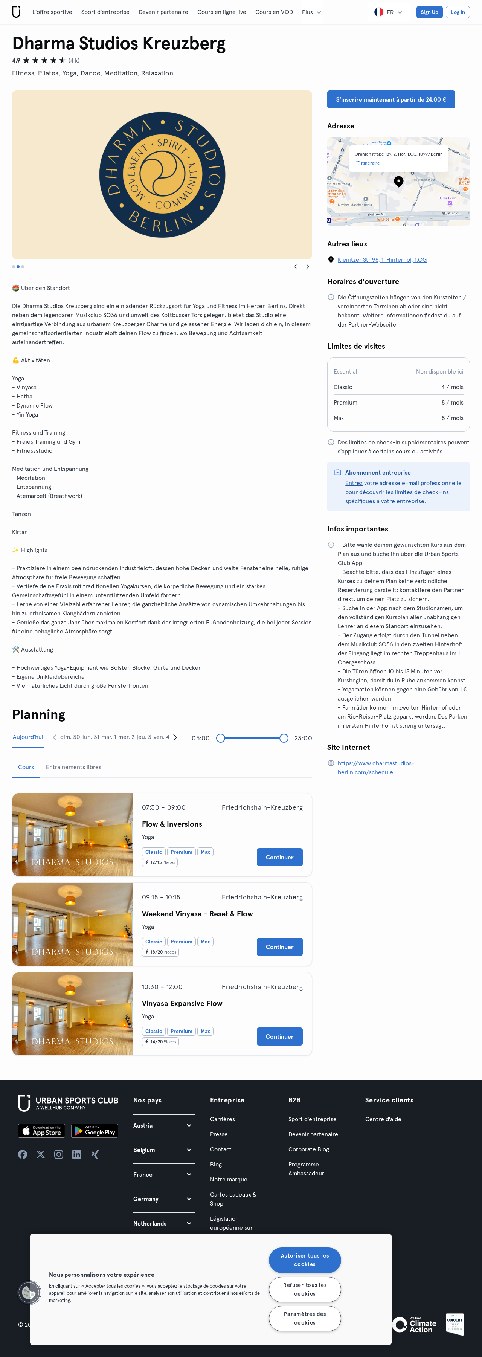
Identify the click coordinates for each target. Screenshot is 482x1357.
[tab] (13, 266)
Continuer (280, 857)
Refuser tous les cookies (305, 1289)
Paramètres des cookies (305, 1318)
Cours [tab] (26, 767)
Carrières (222, 1119)
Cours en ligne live (221, 11)
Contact (221, 1149)
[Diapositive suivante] (307, 266)
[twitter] (40, 1154)
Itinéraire (370, 163)
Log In (458, 12)
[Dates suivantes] (175, 737)
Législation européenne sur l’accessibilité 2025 (235, 1227)
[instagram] (58, 1154)
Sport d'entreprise (105, 11)
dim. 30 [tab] (70, 736)
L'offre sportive (52, 11)
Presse (219, 1134)
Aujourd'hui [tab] (28, 736)
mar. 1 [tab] (108, 736)
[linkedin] (76, 1154)
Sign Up (429, 12)
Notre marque (228, 1179)
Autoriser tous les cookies (305, 1260)
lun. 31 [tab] (90, 736)
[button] (164, 1125)
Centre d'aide (383, 1119)
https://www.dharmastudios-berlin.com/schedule (376, 767)
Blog (216, 1164)
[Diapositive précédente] (295, 266)
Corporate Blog (308, 1149)
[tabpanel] (162, 921)
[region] (211, 1289)
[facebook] (22, 1154)
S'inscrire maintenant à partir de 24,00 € (391, 99)
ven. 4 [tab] (161, 736)
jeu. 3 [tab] (144, 736)
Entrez (354, 483)
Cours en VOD (274, 11)
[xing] (94, 1154)
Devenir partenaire (163, 11)
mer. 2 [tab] (126, 736)
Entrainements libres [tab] (73, 767)
